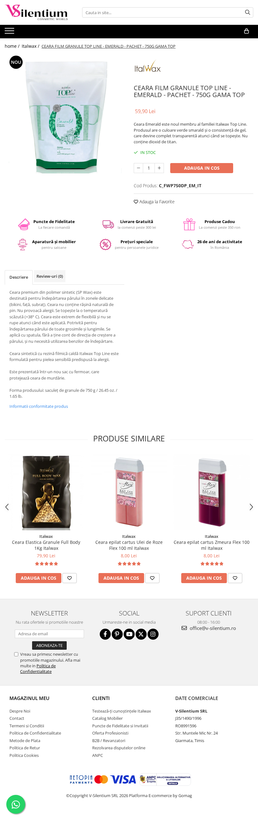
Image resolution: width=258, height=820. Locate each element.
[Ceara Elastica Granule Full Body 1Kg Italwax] (46, 492)
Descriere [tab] (18, 277)
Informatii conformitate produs (38, 406)
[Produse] (10, 32)
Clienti (101, 698)
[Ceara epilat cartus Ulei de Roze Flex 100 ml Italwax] (129, 492)
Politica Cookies (24, 755)
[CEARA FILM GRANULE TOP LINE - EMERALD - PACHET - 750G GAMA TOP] (64, 113)
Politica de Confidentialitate (38, 668)
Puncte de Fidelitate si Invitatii (120, 726)
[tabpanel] (64, 113)
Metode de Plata (24, 740)
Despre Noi (19, 711)
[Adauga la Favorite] (69, 578)
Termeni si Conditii (26, 726)
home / (13, 46)
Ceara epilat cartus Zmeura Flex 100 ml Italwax (212, 545)
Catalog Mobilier (107, 718)
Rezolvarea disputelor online (118, 748)
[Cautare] (247, 12)
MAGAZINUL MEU (29, 698)
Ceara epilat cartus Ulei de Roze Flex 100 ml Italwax (129, 545)
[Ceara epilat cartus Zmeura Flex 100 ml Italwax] (211, 492)
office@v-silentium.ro (212, 628)
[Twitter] (141, 634)
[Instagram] (153, 634)
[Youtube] (129, 634)
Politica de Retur (24, 748)
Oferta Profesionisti (110, 733)
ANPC (97, 755)
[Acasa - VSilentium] (36, 12)
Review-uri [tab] (49, 276)
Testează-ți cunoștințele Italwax (121, 711)
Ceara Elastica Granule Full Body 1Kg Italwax (46, 545)
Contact (16, 718)
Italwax (46, 536)
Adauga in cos (202, 168)
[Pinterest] (117, 634)
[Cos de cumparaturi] (246, 31)
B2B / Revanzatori (108, 740)
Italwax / (31, 46)
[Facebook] (105, 634)
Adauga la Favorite (156, 202)
